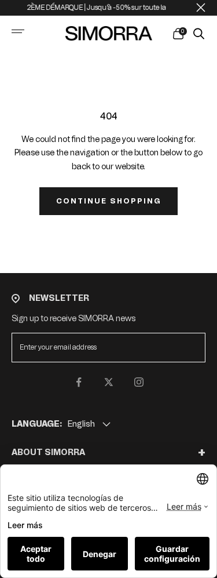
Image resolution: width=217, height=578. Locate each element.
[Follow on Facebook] (78, 382)
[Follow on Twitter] (109, 382)
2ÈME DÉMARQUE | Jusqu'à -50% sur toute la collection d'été (117, 7)
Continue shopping (108, 201)
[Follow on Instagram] (139, 382)
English (81, 424)
